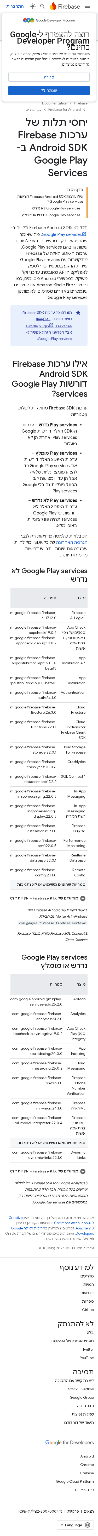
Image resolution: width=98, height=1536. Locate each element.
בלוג (90, 1332)
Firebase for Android (64, 109)
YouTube (87, 1357)
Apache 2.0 (85, 1228)
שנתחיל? (49, 90)
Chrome (87, 1464)
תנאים (89, 1511)
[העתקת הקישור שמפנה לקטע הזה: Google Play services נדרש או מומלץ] (35, 966)
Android (87, 1456)
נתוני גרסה (85, 1405)
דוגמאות (87, 1293)
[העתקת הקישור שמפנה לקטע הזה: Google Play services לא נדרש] (65, 580)
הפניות (88, 1284)
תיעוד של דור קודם (79, 1422)
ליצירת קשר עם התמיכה (74, 1380)
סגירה (49, 77)
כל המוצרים (84, 1489)
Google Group (82, 1397)
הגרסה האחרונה (72, 542)
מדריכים (87, 1276)
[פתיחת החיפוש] (42, 6)
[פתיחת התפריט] (87, 6)
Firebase (81, 103)
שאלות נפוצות (83, 1414)
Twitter (88, 1349)
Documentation (54, 103)
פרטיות (73, 1511)
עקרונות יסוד (32, 109)
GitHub (88, 1309)
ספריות (88, 1301)
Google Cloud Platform (75, 1481)
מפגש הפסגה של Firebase (72, 1341)
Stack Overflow (81, 1389)
